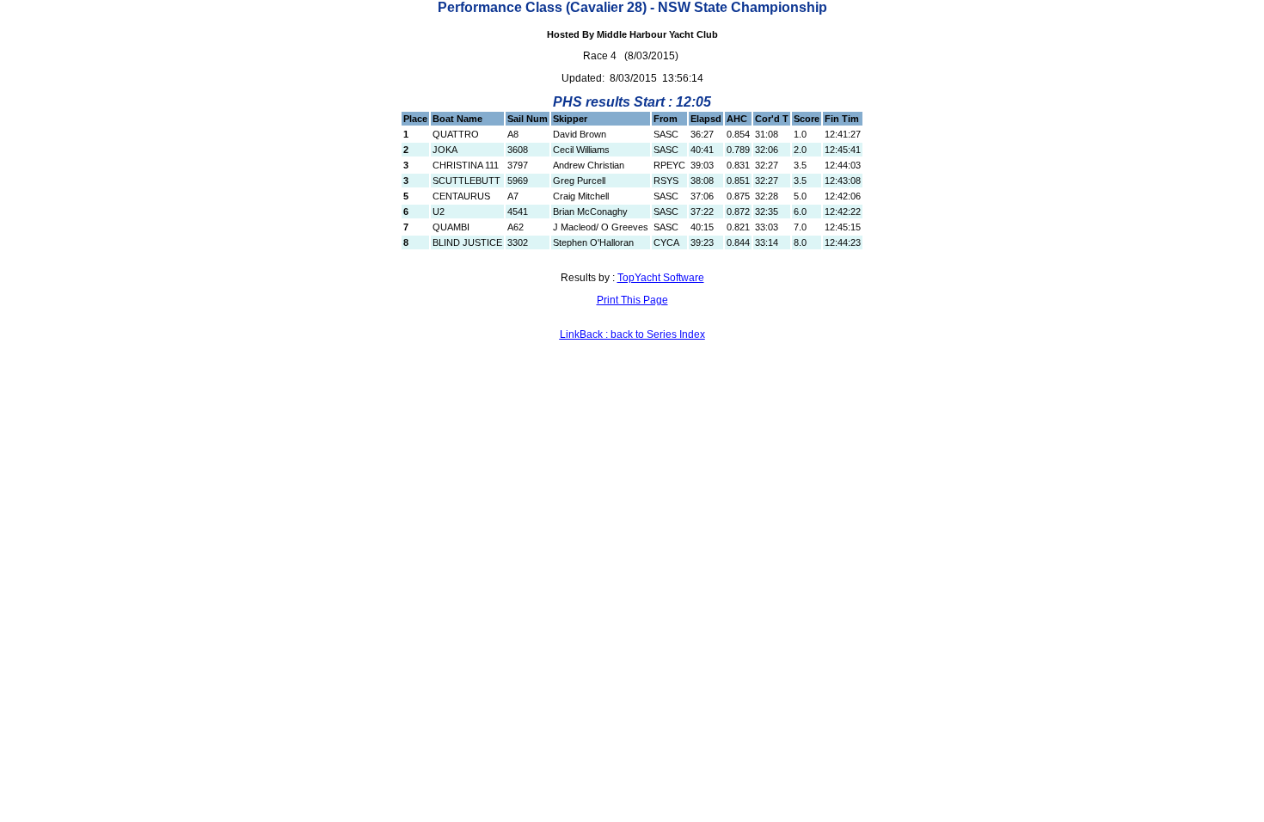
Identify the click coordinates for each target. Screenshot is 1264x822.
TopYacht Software (660, 278)
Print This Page (632, 300)
